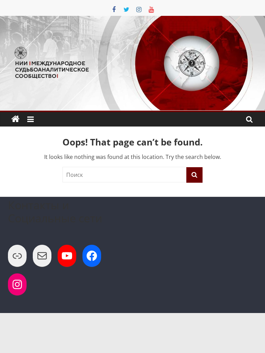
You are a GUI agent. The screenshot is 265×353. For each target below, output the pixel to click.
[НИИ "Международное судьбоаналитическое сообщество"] (15, 119)
